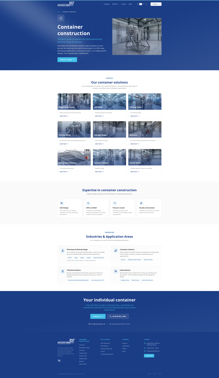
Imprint (149, 374)
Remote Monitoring (106, 348)
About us (124, 343)
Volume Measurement (107, 354)
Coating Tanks (83, 353)
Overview (81, 345)
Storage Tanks (83, 358)
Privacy (154, 374)
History (124, 348)
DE (137, 4)
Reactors (81, 361)
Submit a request (66, 60)
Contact (155, 4)
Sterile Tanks (82, 364)
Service (124, 4)
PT (143, 4)
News (130, 4)
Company (106, 4)
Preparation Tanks (84, 347)
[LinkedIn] (59, 360)
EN (140, 4)
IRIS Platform (104, 346)
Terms (160, 374)
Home (59, 12)
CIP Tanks (82, 350)
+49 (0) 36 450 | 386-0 (119, 316)
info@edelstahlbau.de (98, 324)
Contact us (96, 316)
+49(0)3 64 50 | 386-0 (153, 348)
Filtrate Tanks (83, 356)
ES (146, 4)
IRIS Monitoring (105, 343)
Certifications (126, 346)
